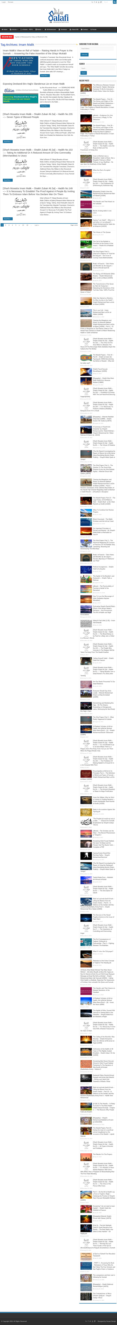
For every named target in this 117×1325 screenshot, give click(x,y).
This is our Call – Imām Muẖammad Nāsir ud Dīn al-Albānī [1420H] (102, 312)
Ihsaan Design (111, 1321)
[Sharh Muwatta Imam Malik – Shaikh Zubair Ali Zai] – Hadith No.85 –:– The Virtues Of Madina (104, 443)
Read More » (44, 75)
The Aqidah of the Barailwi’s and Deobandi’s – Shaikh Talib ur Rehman (103, 578)
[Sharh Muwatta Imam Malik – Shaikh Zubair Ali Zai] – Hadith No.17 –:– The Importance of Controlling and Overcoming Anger (96, 929)
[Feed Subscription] (77, 44)
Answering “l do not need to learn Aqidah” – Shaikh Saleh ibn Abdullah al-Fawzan (104, 1208)
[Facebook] (94, 2)
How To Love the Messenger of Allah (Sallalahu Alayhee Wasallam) (103, 598)
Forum (94, 29)
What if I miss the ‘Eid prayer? (103, 951)
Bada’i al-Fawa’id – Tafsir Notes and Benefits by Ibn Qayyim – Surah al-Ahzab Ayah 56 (103, 266)
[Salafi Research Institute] (58, 15)
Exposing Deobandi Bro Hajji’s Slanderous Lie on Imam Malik (34, 84)
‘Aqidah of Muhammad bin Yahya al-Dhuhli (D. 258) (31, 37)
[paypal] (101, 2)
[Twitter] (96, 2)
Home (5, 29)
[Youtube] (99, 2)
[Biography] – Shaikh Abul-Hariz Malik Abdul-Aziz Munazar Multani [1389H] (103, 380)
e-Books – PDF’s (27, 29)
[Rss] (92, 2)
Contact (85, 29)
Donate (10, 2)
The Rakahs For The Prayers (102, 1154)
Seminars (64, 29)
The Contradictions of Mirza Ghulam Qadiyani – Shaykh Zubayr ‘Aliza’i (102, 1296)
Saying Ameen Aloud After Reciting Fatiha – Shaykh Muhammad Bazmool (101, 855)
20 (27, 225)
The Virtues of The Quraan (102, 232)
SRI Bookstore (51, 29)
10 (23, 225)
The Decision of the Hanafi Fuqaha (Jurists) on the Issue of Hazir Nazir (103, 917)
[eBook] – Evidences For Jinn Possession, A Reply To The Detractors (103, 117)
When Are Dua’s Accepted (101, 170)
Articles (14, 29)
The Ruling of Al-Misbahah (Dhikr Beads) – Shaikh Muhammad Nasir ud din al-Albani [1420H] (104, 276)
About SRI (75, 29)
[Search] (114, 2)
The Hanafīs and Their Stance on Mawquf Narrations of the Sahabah (104, 990)
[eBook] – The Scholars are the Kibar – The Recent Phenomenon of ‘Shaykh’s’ (104, 833)
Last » (37, 225)
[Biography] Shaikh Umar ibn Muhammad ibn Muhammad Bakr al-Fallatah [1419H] (104, 193)
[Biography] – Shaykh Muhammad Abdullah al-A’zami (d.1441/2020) (103, 1120)
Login (4, 2)
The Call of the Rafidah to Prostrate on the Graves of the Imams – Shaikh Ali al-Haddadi (103, 243)
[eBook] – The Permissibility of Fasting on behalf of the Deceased (103, 588)
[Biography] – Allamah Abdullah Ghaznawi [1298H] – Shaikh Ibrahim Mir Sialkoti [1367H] (103, 419)
